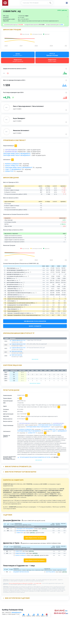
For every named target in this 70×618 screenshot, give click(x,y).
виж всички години (35, 383)
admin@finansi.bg (17, 612)
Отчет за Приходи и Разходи (52, 54)
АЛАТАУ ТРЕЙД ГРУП (12, 165)
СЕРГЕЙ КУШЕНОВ (11, 150)
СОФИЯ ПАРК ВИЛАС (20, 553)
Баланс (17, 54)
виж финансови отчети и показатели (35, 321)
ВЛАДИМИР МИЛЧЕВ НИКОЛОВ (21, 571)
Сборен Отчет (18, 60)
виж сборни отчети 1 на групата (35, 537)
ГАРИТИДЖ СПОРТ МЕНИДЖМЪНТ (25, 528)
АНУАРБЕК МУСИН (11, 151)
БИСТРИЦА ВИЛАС (21, 530)
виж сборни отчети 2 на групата (35, 560)
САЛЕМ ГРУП (9, 171)
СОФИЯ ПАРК (19, 532)
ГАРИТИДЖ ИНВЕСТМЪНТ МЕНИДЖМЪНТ (17, 153)
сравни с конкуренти (35, 326)
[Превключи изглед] (68, 16)
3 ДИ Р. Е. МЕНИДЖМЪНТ (13, 169)
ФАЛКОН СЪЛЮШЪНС (12, 164)
